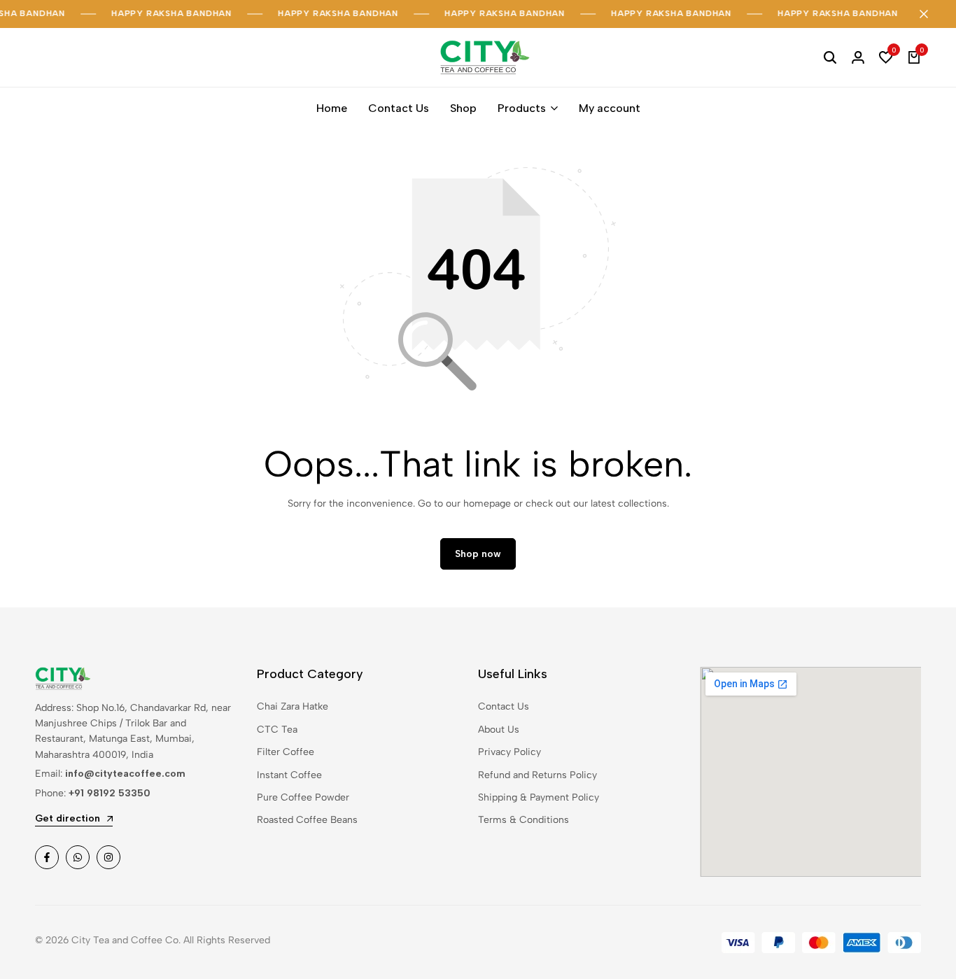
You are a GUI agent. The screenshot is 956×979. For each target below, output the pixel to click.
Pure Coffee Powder (303, 797)
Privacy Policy (509, 752)
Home (331, 108)
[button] (886, 57)
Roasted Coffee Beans (307, 820)
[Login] (858, 57)
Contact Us (398, 108)
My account (609, 108)
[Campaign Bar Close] (931, 14)
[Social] (47, 857)
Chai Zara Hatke (292, 706)
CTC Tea (277, 729)
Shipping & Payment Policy (538, 797)
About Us (498, 729)
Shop (463, 108)
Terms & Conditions (523, 820)
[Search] (830, 57)
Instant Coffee (289, 775)
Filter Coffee (285, 752)
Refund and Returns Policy (537, 775)
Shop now (478, 554)
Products (522, 108)
